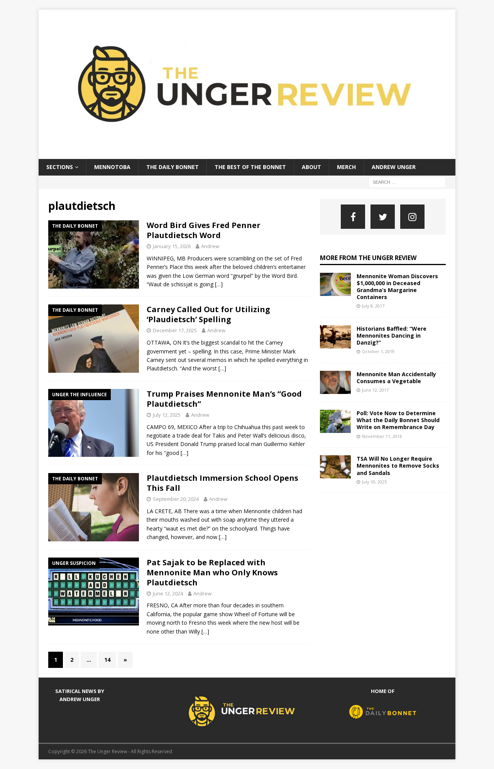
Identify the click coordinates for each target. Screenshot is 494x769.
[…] (219, 284)
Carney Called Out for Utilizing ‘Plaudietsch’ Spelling (208, 314)
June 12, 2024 (168, 593)
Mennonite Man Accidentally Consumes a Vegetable (396, 377)
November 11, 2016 (382, 436)
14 (107, 659)
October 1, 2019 (378, 351)
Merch (346, 167)
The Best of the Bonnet (250, 167)
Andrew (210, 246)
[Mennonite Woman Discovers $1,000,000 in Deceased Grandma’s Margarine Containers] (335, 284)
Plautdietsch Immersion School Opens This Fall (222, 483)
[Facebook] (353, 217)
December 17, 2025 (175, 330)
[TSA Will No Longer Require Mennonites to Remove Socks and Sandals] (335, 466)
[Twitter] (382, 217)
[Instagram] (412, 217)
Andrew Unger (394, 167)
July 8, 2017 (373, 306)
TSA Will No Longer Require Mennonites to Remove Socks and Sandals (398, 465)
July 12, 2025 (167, 414)
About (311, 167)
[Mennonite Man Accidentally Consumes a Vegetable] (335, 382)
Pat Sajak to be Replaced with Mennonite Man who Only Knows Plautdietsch (212, 572)
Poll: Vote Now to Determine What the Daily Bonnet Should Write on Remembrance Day (398, 420)
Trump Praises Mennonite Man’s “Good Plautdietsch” (224, 399)
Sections (59, 167)
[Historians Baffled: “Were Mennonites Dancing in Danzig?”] (335, 336)
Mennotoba (112, 167)
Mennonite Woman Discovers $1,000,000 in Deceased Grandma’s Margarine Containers (397, 286)
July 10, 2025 (374, 482)
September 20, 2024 (176, 498)
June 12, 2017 (375, 390)
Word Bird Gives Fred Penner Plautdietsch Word (204, 230)
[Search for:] (407, 181)
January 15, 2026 (172, 246)
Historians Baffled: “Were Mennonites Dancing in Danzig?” (391, 335)
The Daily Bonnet (172, 167)
